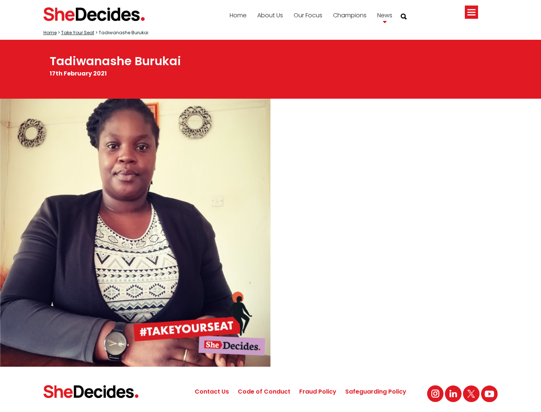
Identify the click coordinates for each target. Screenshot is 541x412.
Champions (350, 15)
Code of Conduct (264, 391)
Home (238, 15)
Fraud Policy (317, 391)
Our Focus (308, 15)
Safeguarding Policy (375, 391)
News (384, 15)
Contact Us (212, 391)
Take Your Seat (77, 32)
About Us (270, 15)
